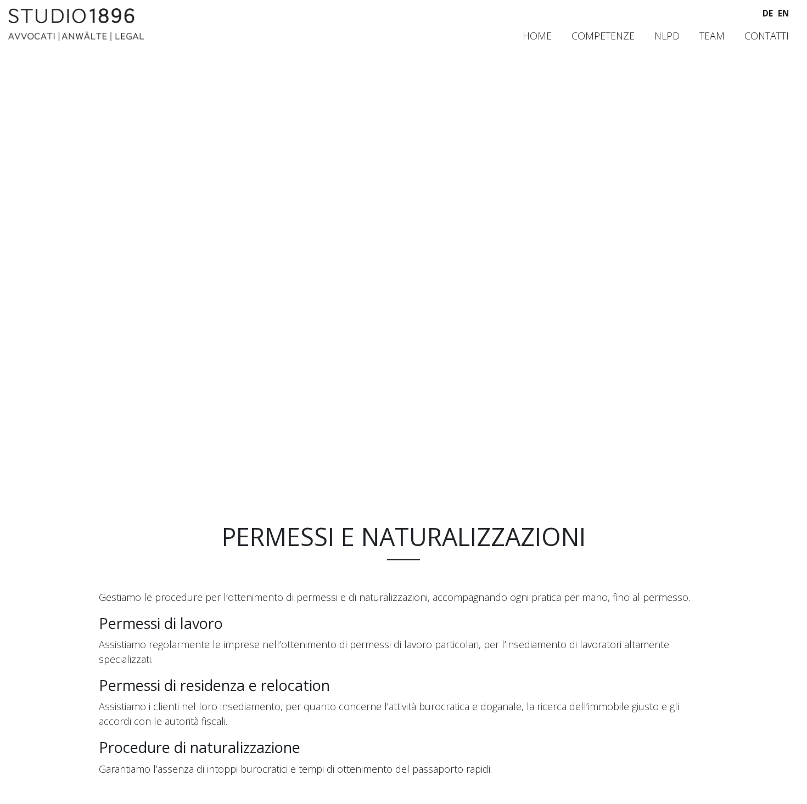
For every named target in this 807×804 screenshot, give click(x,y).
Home (537, 35)
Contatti (766, 35)
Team (712, 35)
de (768, 13)
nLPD (667, 35)
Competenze (603, 35)
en (783, 13)
